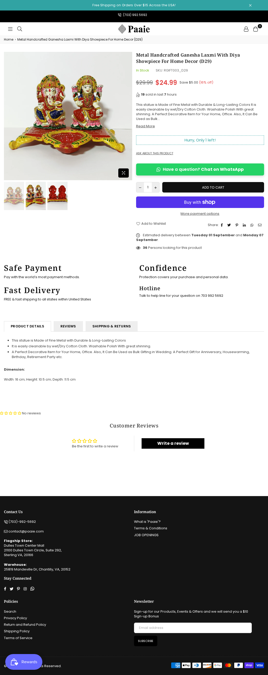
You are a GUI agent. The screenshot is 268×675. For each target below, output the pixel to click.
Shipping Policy (17, 631)
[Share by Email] (260, 225)
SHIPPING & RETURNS (111, 326)
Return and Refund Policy (25, 624)
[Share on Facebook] (222, 225)
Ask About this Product (154, 153)
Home (8, 39)
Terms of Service (18, 637)
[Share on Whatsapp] (252, 225)
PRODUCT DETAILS (27, 326)
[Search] (19, 29)
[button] (10, 413)
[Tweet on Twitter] (229, 225)
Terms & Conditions (150, 528)
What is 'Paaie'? (147, 521)
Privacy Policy (15, 618)
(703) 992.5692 (134, 15)
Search (10, 611)
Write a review (173, 443)
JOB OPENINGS (146, 535)
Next (127, 115)
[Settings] (246, 29)
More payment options (200, 213)
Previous (8, 115)
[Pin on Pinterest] (237, 225)
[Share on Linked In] (245, 225)
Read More (145, 126)
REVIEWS (68, 326)
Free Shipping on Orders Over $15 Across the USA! (134, 5)
